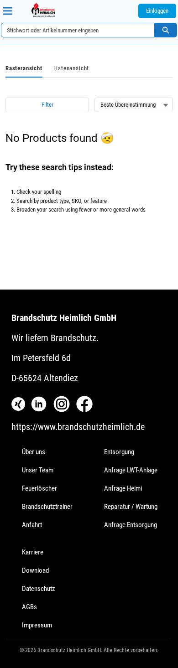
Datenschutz (38, 589)
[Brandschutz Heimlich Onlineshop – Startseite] (43, 9)
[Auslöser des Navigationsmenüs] (8, 11)
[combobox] (74, 30)
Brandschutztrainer (47, 506)
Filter (47, 104)
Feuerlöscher (39, 488)
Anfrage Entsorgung (130, 525)
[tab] (23, 69)
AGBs (29, 607)
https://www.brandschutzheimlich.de (78, 426)
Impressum (37, 625)
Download (35, 570)
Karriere (32, 552)
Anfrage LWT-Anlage (130, 470)
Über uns (33, 452)
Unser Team (37, 470)
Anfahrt (32, 525)
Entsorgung (119, 452)
